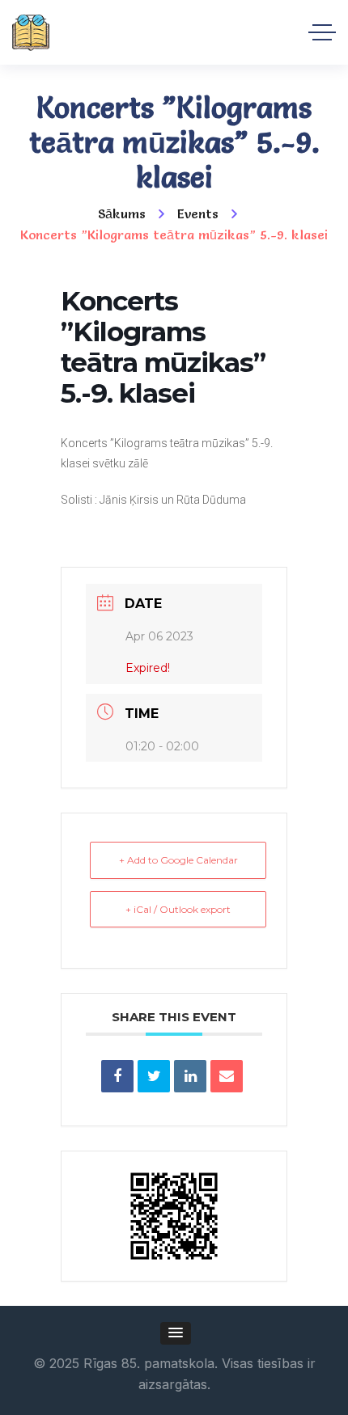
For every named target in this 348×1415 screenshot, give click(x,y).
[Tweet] (154, 1076)
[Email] (226, 1076)
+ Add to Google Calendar (178, 860)
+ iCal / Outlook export (178, 909)
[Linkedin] (190, 1076)
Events (198, 213)
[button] (175, 1333)
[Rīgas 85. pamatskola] (30, 33)
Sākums (122, 213)
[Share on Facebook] (117, 1076)
